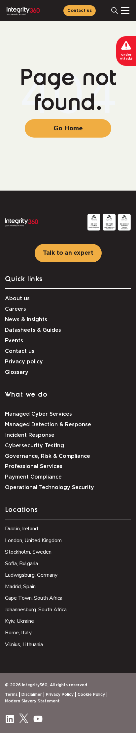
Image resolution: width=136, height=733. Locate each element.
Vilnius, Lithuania (24, 644)
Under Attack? (126, 56)
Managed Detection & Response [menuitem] (48, 424)
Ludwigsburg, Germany (31, 575)
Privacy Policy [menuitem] (60, 694)
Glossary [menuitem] (16, 372)
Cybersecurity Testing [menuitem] (34, 445)
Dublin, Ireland (21, 528)
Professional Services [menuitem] (33, 466)
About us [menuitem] (17, 298)
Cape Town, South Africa (33, 598)
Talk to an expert (68, 253)
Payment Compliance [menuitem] (33, 477)
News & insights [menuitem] (26, 319)
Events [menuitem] (14, 340)
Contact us (79, 11)
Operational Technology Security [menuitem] (49, 487)
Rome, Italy (18, 632)
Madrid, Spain (20, 586)
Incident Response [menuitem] (29, 435)
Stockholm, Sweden (28, 552)
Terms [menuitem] (11, 694)
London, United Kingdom (33, 540)
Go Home (68, 128)
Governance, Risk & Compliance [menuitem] (47, 456)
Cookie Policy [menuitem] (91, 694)
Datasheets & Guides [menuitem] (33, 330)
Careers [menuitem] (15, 309)
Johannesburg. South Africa (36, 609)
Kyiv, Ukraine (19, 621)
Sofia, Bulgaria (21, 563)
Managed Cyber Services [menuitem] (38, 414)
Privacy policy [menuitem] (24, 361)
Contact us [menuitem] (19, 351)
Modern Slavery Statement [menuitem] (32, 701)
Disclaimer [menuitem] (31, 694)
